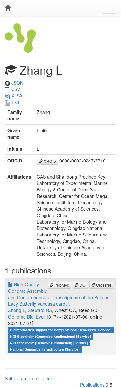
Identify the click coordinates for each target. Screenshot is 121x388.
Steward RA (40, 310)
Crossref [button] (103, 285)
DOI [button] (82, 285)
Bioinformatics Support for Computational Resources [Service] (61, 330)
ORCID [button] (49, 161)
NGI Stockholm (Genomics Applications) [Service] (50, 336)
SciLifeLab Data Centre (28, 378)
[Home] (7, 8)
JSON (16, 82)
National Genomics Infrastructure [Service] (45, 349)
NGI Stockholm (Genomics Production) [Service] (49, 342)
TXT (15, 102)
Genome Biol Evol (26, 316)
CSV (15, 89)
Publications (92, 385)
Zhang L (16, 310)
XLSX (16, 95)
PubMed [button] (61, 285)
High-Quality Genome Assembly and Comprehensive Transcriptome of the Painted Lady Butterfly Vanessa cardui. (59, 294)
